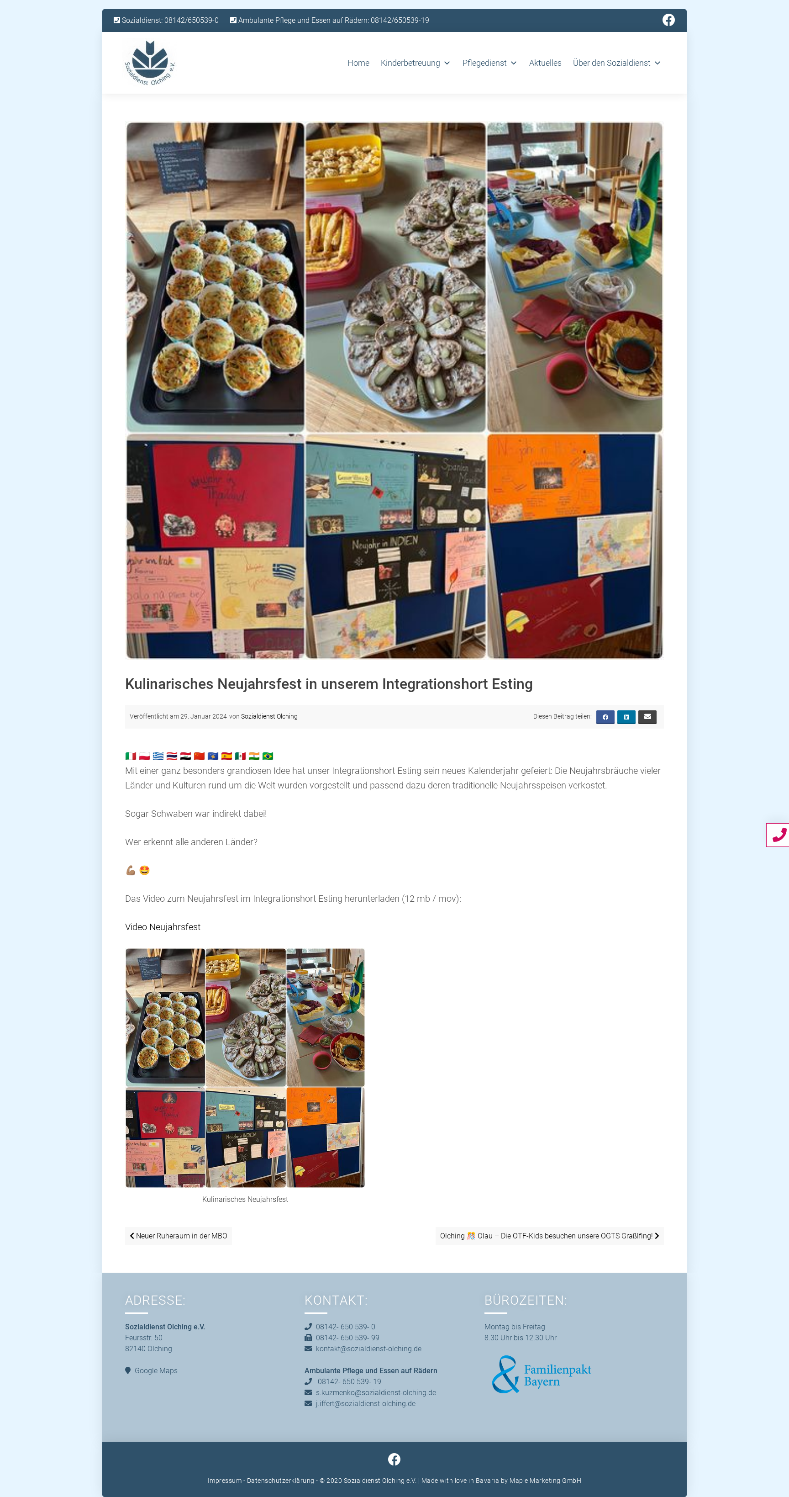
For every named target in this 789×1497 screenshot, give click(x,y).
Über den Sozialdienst (612, 63)
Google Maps (156, 1370)
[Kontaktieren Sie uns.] (781, 834)
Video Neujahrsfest (162, 926)
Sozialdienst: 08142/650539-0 (169, 20)
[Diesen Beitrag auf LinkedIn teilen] (626, 717)
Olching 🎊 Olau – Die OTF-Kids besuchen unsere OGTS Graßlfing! (547, 1236)
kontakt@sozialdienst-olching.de (368, 1348)
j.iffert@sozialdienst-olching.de (366, 1403)
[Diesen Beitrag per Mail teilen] (647, 717)
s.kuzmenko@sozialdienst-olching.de (376, 1392)
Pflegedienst (485, 63)
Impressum (225, 1480)
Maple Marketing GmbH (545, 1480)
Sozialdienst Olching (269, 716)
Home (358, 63)
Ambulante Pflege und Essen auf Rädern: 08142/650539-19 (333, 20)
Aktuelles (545, 63)
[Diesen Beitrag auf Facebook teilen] (605, 717)
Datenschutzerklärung (281, 1480)
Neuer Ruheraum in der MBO (180, 1236)
